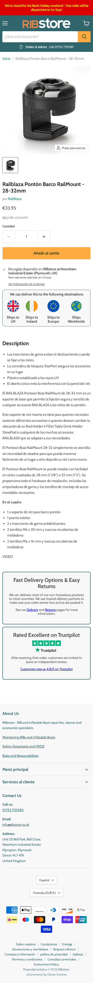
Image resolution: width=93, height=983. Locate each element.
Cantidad (8, 226)
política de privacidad (53, 954)
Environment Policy (46, 964)
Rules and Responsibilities (20, 756)
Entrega (67, 944)
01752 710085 (13, 810)
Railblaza (14, 199)
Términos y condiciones (27, 959)
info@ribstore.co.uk (15, 824)
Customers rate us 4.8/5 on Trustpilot (47, 669)
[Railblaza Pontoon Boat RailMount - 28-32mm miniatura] (10, 165)
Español (44, 880)
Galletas (78, 954)
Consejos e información (20, 954)
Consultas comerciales (61, 959)
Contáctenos (49, 944)
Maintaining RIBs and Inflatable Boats (28, 737)
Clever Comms (57, 974)
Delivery (32, 610)
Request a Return (64, 949)
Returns (50, 610)
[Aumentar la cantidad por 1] (44, 236)
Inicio (6, 59)
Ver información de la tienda (26, 284)
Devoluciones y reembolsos (30, 949)
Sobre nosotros (26, 944)
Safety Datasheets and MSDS (23, 746)
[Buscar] (84, 36)
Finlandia (44, 893)
